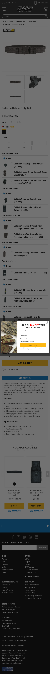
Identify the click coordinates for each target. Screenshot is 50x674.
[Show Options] (45, 341)
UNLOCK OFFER (33, 345)
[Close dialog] (47, 323)
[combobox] (32, 341)
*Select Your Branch (24, 338)
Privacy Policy (37, 347)
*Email (21, 333)
